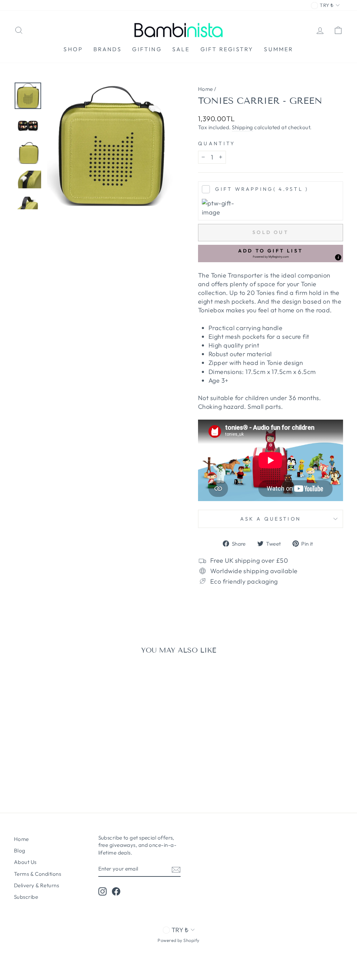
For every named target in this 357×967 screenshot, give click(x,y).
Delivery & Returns (36, 885)
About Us (25, 862)
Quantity (216, 143)
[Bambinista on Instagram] (102, 891)
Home (205, 89)
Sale (181, 49)
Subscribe (26, 897)
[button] (270, 253)
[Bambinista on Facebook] (116, 891)
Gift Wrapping (261, 189)
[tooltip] (338, 257)
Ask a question (270, 519)
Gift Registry (227, 49)
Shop (73, 49)
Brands (107, 49)
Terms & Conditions (37, 874)
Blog (19, 850)
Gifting (146, 49)
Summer (278, 49)
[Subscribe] (176, 869)
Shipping (242, 127)
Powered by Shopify (178, 940)
